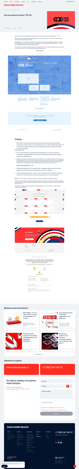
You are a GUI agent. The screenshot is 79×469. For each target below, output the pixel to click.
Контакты (38, 436)
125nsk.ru (59, 36)
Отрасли (19, 431)
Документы (47, 437)
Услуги (8, 431)
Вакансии (47, 436)
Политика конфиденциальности (13, 461)
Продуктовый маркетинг (11, 437)
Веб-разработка (9, 434)
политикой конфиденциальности (60, 410)
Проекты (38, 431)
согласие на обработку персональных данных (54, 407)
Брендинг (8, 439)
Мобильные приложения (11, 436)
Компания (48, 431)
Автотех (18, 440)
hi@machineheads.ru (17, 367)
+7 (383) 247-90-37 (70, 1)
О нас (47, 434)
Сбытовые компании (20, 436)
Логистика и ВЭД (19, 434)
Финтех (18, 442)
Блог (37, 434)
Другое (18, 445)
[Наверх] (74, 466)
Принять (4, 466)
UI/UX (8, 440)
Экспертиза (29, 431)
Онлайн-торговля (19, 439)
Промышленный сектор (20, 437)
